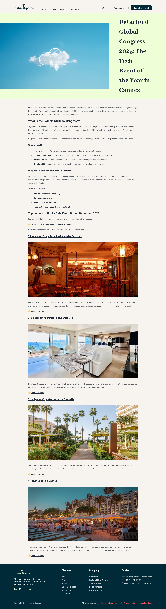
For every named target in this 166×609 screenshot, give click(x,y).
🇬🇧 (103, 8)
